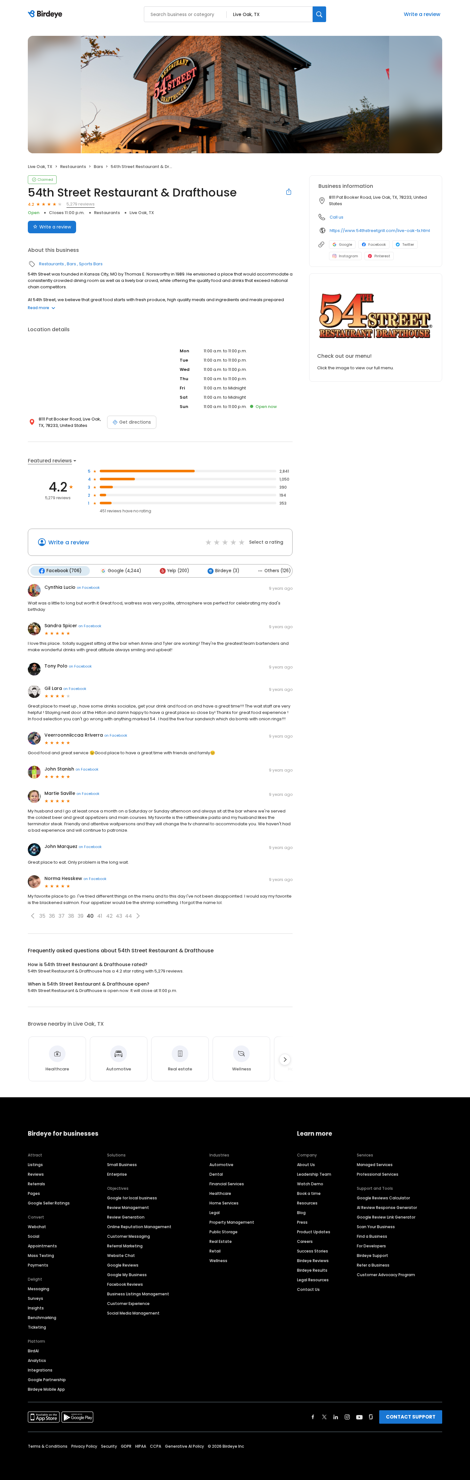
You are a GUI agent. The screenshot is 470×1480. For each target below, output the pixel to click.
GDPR (126, 1446)
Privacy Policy (84, 1446)
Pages (34, 1193)
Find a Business (372, 1236)
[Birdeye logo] (46, 14)
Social (33, 1236)
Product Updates (313, 1232)
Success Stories (312, 1251)
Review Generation (126, 1217)
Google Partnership (47, 1379)
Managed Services (375, 1164)
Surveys (35, 1298)
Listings (35, 1164)
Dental (216, 1174)
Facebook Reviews (125, 1284)
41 (99, 916)
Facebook (377, 244)
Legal (214, 1212)
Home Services (224, 1203)
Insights (36, 1308)
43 (119, 916)
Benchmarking (42, 1317)
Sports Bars (91, 264)
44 (128, 916)
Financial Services (226, 1184)
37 (62, 916)
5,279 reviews (81, 204)
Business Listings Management (138, 1294)
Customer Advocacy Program (386, 1274)
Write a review (422, 14)
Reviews (36, 1174)
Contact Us (308, 1289)
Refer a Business (373, 1265)
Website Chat (121, 1255)
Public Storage (223, 1232)
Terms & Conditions (47, 1446)
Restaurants (73, 167)
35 (42, 916)
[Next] (285, 1059)
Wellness (218, 1260)
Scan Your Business (376, 1226)
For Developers (371, 1246)
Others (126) (277, 571)
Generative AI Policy (184, 1446)
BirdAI (33, 1351)
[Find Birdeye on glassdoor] (371, 1417)
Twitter (408, 244)
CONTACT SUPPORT (410, 1416)
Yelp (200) (178, 571)
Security (109, 1446)
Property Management (231, 1222)
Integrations (40, 1370)
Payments (38, 1265)
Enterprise (117, 1174)
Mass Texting (41, 1255)
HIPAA (140, 1446)
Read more (38, 307)
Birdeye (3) (227, 571)
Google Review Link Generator (386, 1217)
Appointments (42, 1246)
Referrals (36, 1184)
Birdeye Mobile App (46, 1389)
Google (345, 244)
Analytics (37, 1360)
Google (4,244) (124, 571)
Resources (307, 1203)
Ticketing (37, 1327)
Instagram (348, 256)
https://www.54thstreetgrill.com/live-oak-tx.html (380, 231)
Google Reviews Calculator (383, 1198)
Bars (98, 167)
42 (109, 916)
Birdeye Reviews (313, 1260)
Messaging (38, 1289)
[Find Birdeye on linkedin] (335, 1417)
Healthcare (220, 1193)
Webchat (37, 1226)
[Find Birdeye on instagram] (347, 1417)
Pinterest (382, 256)
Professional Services (377, 1174)
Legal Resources (313, 1280)
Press (302, 1222)
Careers (305, 1241)
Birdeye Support (372, 1255)
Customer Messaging (128, 1236)
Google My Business (127, 1274)
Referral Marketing (125, 1246)
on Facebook (88, 587)
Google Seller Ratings (49, 1203)
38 (71, 916)
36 (52, 916)
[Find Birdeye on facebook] (313, 1417)
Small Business (122, 1164)
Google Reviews (122, 1265)
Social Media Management (133, 1313)
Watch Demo (310, 1184)
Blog (301, 1212)
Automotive (221, 1164)
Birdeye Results (312, 1270)
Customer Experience (128, 1303)
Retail (215, 1251)
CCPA (155, 1446)
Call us (336, 217)
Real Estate (220, 1241)
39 (80, 916)
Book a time (309, 1193)
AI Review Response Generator (387, 1207)
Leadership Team (314, 1174)
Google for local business (132, 1198)
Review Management (128, 1207)
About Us (306, 1164)
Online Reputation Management (139, 1226)
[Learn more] (375, 316)
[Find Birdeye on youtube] (359, 1417)
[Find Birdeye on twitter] (324, 1417)
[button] (32, 915)
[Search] (319, 14)
